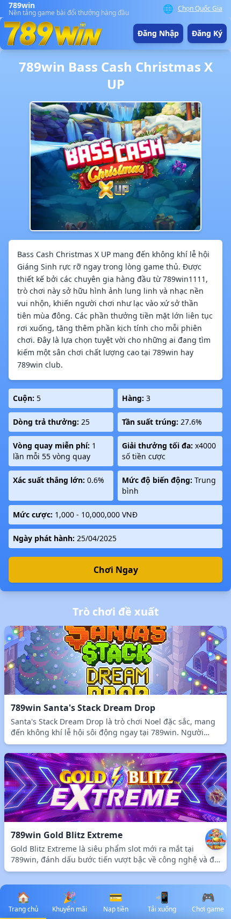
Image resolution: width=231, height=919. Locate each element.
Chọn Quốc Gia (200, 8)
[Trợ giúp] (216, 796)
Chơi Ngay (115, 570)
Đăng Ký (207, 33)
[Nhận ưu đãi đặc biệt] (216, 839)
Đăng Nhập (158, 33)
